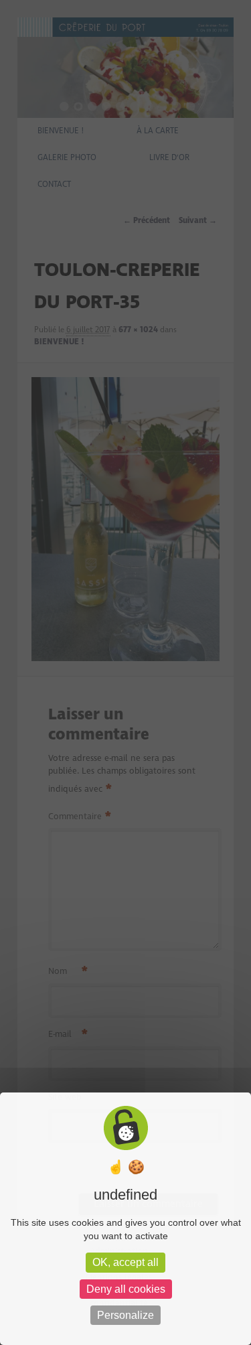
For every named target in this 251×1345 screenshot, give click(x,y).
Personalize (125, 1315)
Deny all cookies (125, 1289)
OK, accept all (125, 1262)
